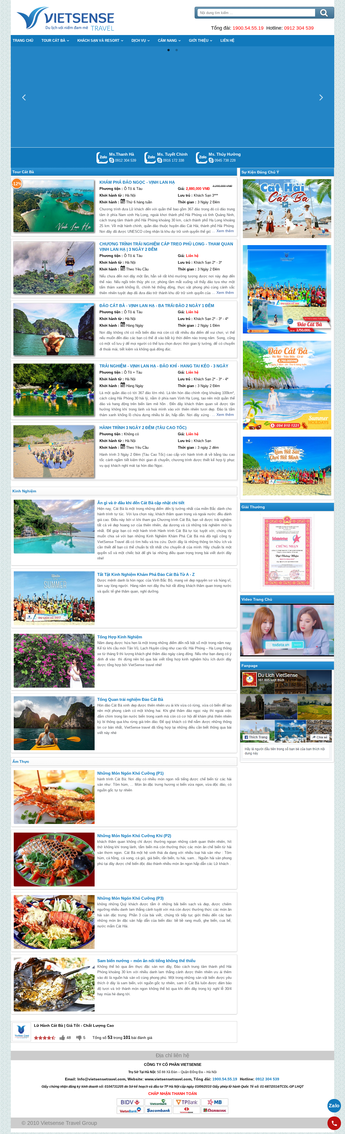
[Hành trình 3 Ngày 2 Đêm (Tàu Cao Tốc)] (53, 451)
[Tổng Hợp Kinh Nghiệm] (54, 661)
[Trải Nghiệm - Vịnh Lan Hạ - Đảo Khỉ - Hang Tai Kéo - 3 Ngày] (53, 389)
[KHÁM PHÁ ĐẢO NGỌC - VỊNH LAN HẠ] (53, 206)
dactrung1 (211, 160)
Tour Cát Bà (23, 172)
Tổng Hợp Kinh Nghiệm (119, 637)
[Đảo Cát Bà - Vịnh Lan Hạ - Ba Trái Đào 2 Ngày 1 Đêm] (53, 329)
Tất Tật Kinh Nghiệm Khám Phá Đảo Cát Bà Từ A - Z (146, 574)
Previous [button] (24, 96)
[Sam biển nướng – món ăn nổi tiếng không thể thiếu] (54, 984)
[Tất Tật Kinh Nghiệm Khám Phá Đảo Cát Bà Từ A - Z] (54, 598)
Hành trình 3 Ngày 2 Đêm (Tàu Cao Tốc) (143, 427)
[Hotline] (334, 1123)
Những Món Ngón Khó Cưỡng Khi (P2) (134, 835)
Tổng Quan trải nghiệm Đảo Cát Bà (130, 699)
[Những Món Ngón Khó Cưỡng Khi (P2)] (54, 859)
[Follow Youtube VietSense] (287, 631)
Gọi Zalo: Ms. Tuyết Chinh (150, 158)
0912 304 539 (299, 28)
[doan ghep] (287, 209)
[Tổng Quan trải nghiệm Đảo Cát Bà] (54, 723)
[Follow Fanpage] (287, 716)
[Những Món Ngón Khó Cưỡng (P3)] (54, 922)
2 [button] (176, 50)
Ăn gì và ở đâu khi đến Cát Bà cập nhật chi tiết (140, 502)
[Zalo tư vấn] (334, 1105)
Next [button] (321, 96)
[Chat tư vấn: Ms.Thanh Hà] (111, 160)
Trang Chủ (79, 17)
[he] (287, 290)
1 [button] (168, 50)
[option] (172, 96)
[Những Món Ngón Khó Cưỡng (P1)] (54, 797)
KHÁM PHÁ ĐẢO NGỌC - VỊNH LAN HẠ (137, 182)
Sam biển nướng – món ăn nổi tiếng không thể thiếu (146, 960)
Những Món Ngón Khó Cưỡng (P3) (130, 898)
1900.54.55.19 (248, 28)
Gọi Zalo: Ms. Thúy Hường (202, 158)
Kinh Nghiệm (24, 491)
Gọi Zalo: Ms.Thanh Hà (102, 158)
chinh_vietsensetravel (159, 160)
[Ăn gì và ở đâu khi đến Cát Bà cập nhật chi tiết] (54, 527)
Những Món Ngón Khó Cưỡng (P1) (130, 773)
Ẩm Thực (20, 761)
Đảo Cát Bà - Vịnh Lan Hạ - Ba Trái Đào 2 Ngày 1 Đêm (156, 305)
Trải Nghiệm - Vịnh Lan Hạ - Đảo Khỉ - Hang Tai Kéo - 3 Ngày (163, 366)
